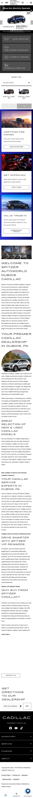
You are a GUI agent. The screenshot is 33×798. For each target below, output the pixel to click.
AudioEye (16, 779)
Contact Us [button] (11, 675)
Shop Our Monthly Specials (16, 8)
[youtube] (16, 728)
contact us (27, 326)
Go (27, 706)
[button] (31, 11)
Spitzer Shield (15, 586)
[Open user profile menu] (31, 2)
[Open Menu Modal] (2, 2)
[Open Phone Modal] (23, 2)
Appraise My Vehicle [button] (16, 231)
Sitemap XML (6, 779)
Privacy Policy (6, 775)
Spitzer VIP (5, 586)
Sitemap (24, 775)
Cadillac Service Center (9, 534)
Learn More (5, 634)
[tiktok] (21, 728)
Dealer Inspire (6, 786)
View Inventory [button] (16, 147)
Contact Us (16, 775)
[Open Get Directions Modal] (27, 2)
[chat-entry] (27, 791)
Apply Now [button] (16, 187)
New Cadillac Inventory (9, 473)
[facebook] (10, 728)
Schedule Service (24, 534)
